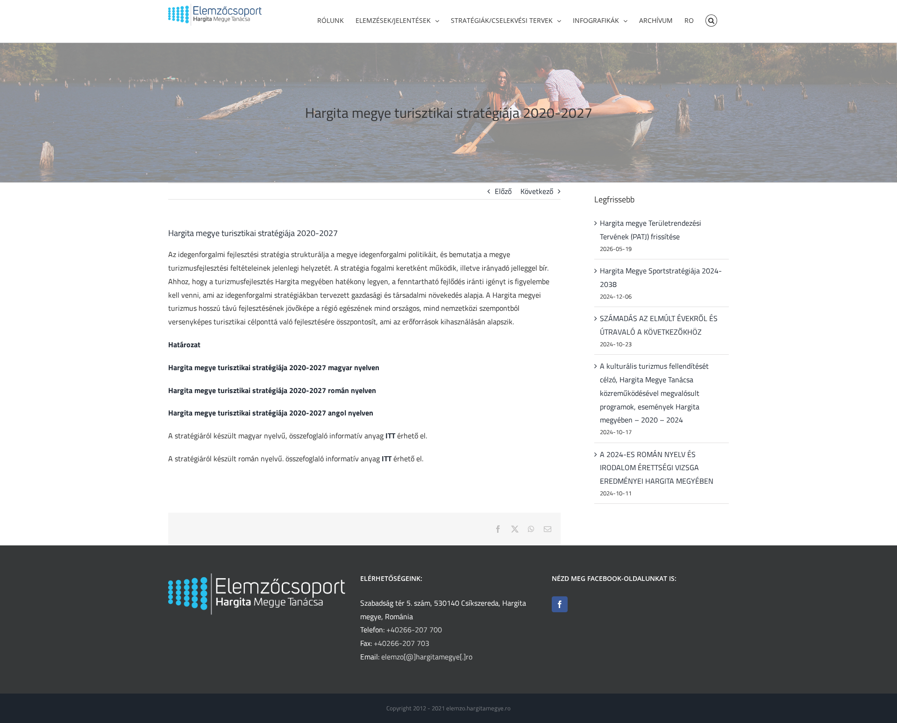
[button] (711, 19)
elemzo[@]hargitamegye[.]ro (426, 656)
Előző (503, 191)
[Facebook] (560, 604)
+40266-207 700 (414, 629)
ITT (390, 435)
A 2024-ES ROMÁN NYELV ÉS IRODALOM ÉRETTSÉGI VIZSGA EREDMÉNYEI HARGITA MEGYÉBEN (656, 468)
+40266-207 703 (401, 643)
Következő (536, 191)
